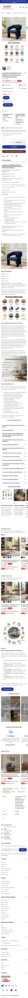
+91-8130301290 (7, 830)
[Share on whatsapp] (12, 156)
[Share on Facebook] (7, 156)
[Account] (20, 7)
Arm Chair (8, 13)
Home (2, 13)
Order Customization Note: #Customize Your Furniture (14, 130)
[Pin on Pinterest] (16, 156)
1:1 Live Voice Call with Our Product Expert (14, 151)
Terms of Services (20, 853)
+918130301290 (6, 943)
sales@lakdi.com (7, 834)
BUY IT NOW (14, 146)
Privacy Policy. (4, 855)
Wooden (6, 97)
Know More (5, 120)
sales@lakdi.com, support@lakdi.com (11, 940)
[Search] (23, 7)
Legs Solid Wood (8, 104)
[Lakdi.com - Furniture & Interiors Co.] (10, 709)
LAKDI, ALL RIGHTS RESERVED (12, 995)
